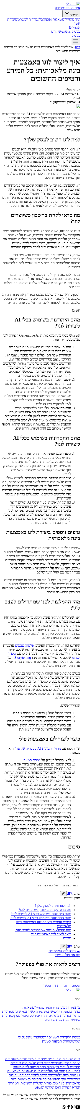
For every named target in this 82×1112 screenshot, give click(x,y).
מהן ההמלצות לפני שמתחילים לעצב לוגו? (43, 930)
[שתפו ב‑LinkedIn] (68, 893)
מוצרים (74, 15)
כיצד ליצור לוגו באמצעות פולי (51, 934)
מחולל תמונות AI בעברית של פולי (38, 748)
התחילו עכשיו (52, 985)
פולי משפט (30, 1037)
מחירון (59, 8)
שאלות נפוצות (52, 19)
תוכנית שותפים (54, 1020)
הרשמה (43, 1037)
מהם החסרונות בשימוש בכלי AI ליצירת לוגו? (40, 918)
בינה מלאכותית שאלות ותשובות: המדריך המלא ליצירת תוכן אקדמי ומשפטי (44, 1085)
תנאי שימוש (20, 1011)
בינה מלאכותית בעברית (64, 1059)
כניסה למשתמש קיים (65, 31)
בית (77, 1007)
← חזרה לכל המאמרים (64, 951)
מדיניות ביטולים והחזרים (53, 1015)
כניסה (76, 35)
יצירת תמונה (32, 760)
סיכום (67, 938)
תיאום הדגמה (71, 985)
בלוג (40, 19)
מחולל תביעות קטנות (56, 1041)
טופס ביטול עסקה (24, 1015)
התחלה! (74, 27)
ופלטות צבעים (25, 645)
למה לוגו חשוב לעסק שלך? (53, 906)
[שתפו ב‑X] (71, 893)
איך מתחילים (71, 19)
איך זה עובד (72, 8)
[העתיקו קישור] (63, 893)
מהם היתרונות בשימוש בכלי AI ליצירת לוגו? (41, 914)
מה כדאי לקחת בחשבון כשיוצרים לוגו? (44, 910)
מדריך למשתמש (26, 19)
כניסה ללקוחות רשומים (64, 1037)
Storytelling (22, 657)
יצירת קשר (36, 1011)
